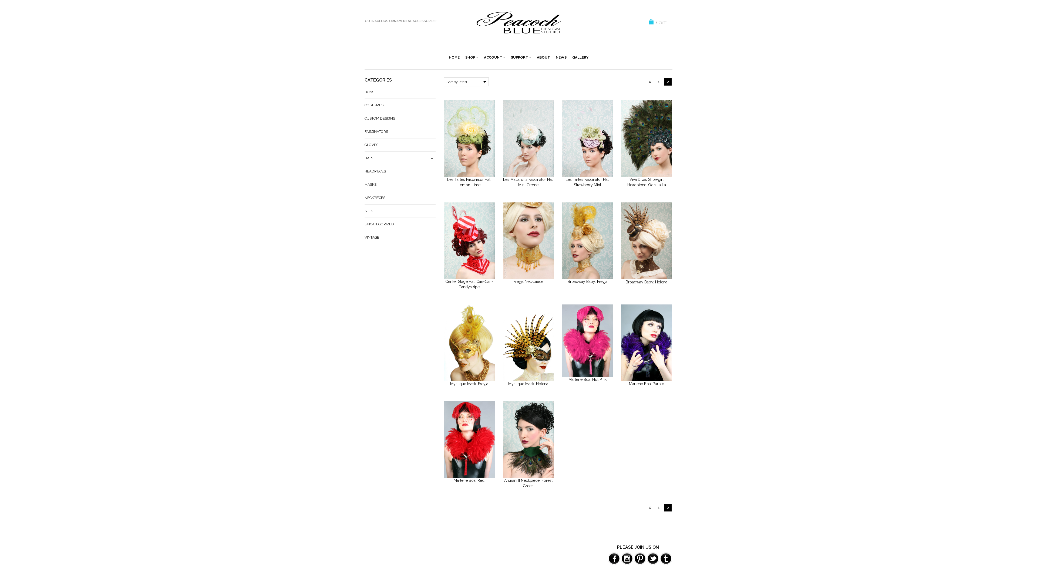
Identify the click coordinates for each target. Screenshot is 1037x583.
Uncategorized (379, 224)
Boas (369, 92)
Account (493, 57)
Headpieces (375, 171)
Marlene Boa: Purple (646, 384)
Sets (369, 211)
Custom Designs (380, 118)
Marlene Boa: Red (469, 480)
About (543, 57)
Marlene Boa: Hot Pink (587, 379)
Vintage (372, 237)
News (561, 57)
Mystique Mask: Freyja (469, 384)
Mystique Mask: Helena (528, 384)
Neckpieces (375, 198)
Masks (370, 184)
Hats (369, 158)
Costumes (374, 105)
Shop (470, 57)
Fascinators (376, 132)
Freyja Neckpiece (528, 281)
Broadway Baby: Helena (646, 282)
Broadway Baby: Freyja (587, 281)
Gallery (580, 57)
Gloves (371, 145)
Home (454, 57)
